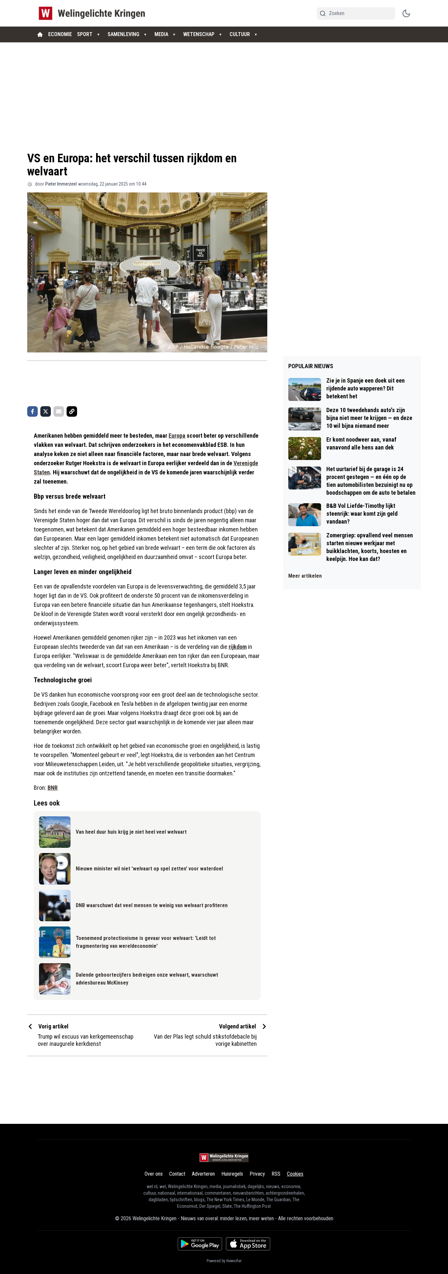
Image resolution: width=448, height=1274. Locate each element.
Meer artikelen (305, 576)
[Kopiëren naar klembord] (72, 411)
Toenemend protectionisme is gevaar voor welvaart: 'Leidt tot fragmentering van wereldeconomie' (146, 942)
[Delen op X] (45, 411)
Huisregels (232, 1174)
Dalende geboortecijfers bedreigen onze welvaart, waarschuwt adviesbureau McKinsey (147, 979)
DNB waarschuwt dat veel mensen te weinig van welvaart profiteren (152, 905)
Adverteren (203, 1174)
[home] (40, 34)
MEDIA (161, 34)
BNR (53, 787)
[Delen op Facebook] (32, 411)
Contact (177, 1174)
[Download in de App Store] (248, 1243)
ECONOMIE (60, 34)
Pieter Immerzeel (61, 184)
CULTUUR (240, 34)
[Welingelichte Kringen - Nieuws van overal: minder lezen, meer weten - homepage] (93, 13)
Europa (177, 435)
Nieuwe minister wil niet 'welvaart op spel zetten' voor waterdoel (149, 869)
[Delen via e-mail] (58, 411)
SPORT (84, 34)
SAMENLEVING (123, 34)
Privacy (257, 1174)
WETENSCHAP (198, 34)
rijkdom (238, 646)
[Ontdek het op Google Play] (200, 1243)
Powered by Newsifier (224, 1261)
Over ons (154, 1174)
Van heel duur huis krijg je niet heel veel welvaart (131, 832)
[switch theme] (406, 13)
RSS (276, 1174)
